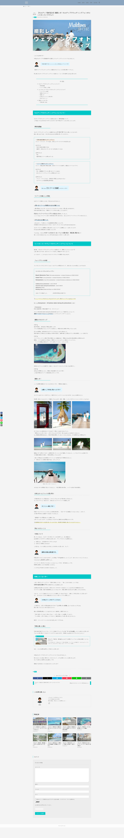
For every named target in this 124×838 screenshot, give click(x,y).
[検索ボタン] (99, 2)
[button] (37, 678)
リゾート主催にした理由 (45, 87)
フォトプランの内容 (44, 91)
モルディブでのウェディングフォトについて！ (49, 84)
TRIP (35, 17)
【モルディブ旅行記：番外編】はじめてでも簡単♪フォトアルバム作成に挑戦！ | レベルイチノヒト (68, 640)
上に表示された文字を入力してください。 (43, 805)
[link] (49, 703)
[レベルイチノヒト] (26, 2)
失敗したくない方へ (43, 100)
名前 (36, 784)
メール (37, 789)
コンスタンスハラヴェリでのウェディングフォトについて (52, 89)
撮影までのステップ (44, 93)
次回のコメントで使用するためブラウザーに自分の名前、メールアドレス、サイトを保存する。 (55, 799)
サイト (36, 794)
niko (40, 704)
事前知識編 (42, 85)
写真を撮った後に (43, 102)
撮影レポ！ (42, 94)
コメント (37, 767)
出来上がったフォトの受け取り (46, 96)
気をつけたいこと (43, 98)
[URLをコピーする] (86, 678)
